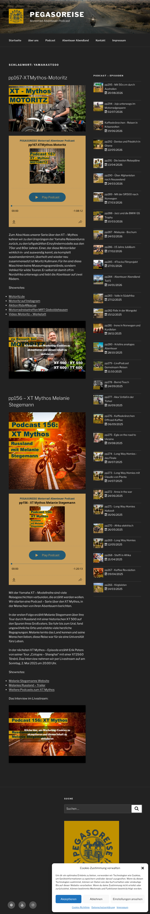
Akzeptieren (68, 899)
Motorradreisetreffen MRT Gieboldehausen (38, 309)
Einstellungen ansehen (127, 899)
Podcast (50, 40)
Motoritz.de (17, 296)
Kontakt (100, 40)
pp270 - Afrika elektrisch (119, 525)
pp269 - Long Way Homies (120, 540)
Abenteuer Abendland (75, 40)
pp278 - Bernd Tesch (117, 382)
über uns (33, 40)
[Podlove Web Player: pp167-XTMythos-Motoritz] (47, 181)
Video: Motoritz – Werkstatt (27, 314)
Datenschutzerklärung (103, 907)
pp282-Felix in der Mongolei (121, 310)
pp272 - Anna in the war (118, 491)
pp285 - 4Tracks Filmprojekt (121, 261)
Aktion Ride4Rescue (22, 305)
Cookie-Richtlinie (81, 907)
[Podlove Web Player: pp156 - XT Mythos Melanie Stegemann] (47, 539)
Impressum (122, 907)
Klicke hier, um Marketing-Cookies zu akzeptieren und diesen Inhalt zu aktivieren (47, 350)
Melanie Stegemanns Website (29, 681)
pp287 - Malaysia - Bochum (121, 232)
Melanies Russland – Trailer (27, 685)
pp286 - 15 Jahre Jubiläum (120, 246)
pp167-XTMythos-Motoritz (37, 77)
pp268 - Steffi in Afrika (118, 555)
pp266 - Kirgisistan (116, 584)
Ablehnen (96, 899)
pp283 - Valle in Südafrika (119, 295)
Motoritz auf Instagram (24, 301)
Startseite (15, 40)
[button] (143, 868)
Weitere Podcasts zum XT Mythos (32, 689)
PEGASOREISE (57, 14)
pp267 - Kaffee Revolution (120, 570)
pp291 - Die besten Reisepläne (122, 160)
